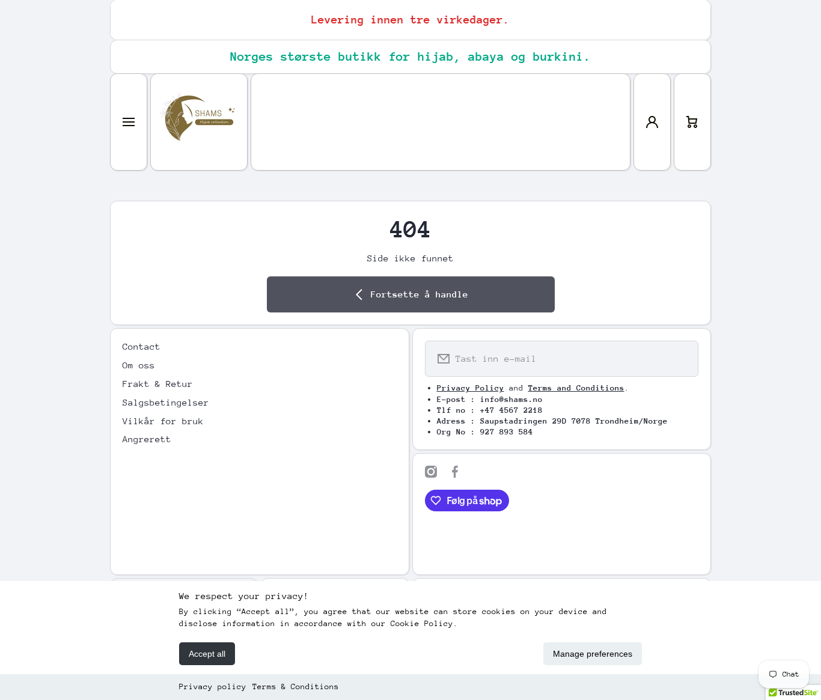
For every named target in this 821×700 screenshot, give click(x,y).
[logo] (199, 122)
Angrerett (147, 439)
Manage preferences (592, 654)
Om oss (139, 365)
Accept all (207, 654)
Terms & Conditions (295, 686)
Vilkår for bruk (163, 421)
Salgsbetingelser (166, 402)
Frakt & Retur (158, 384)
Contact (141, 346)
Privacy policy (212, 686)
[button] (692, 122)
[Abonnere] (681, 359)
